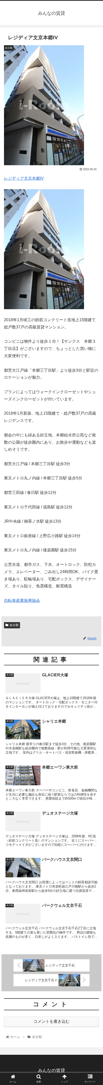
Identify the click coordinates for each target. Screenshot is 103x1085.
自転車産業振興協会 (22, 600)
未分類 (14, 625)
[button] (92, 666)
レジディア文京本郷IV (24, 178)
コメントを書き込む (52, 1021)
